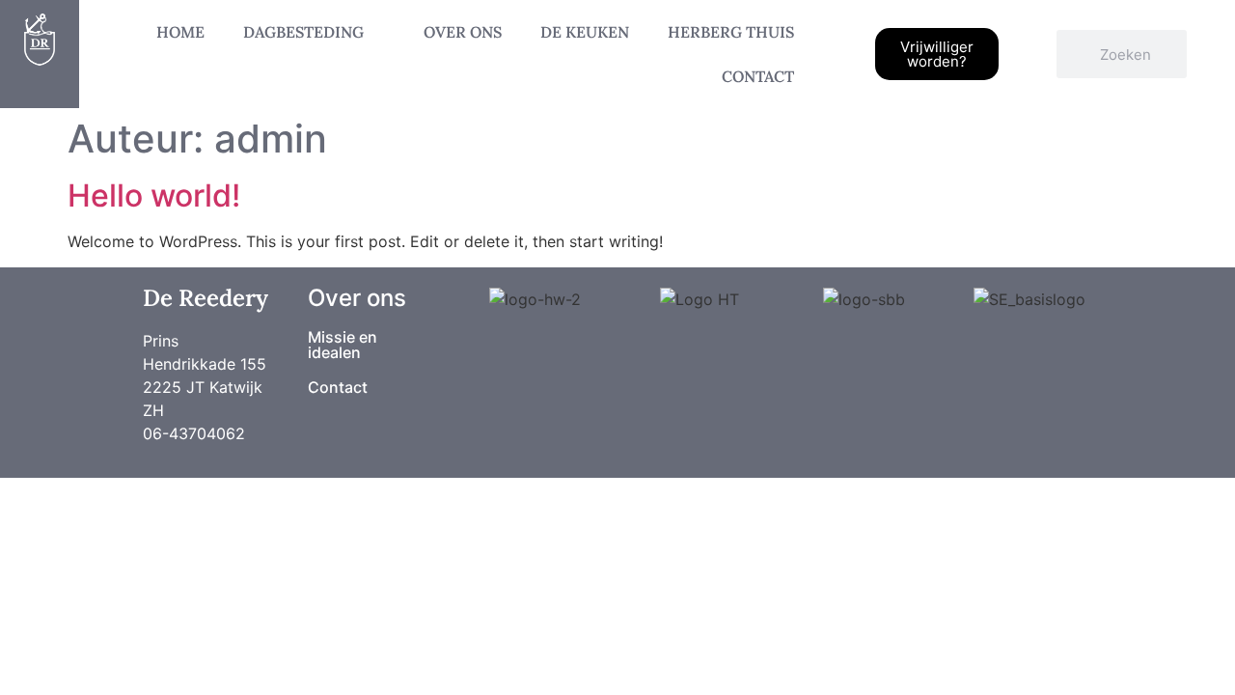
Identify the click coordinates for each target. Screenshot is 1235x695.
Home (180, 32)
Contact (758, 76)
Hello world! (154, 195)
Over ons (463, 32)
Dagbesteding (303, 32)
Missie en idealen (342, 344)
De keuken (584, 32)
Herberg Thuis (731, 32)
